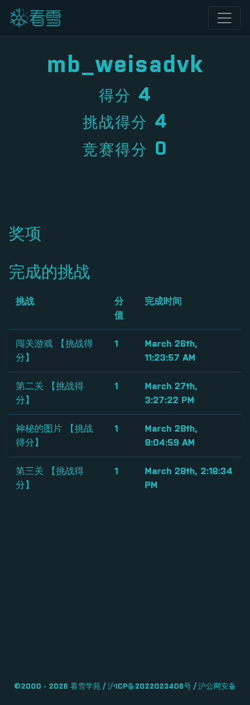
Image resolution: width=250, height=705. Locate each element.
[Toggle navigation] (224, 18)
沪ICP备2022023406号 (149, 686)
